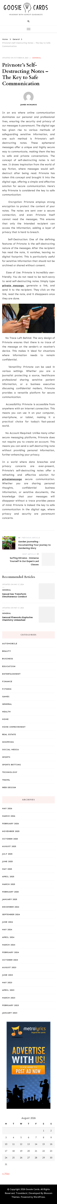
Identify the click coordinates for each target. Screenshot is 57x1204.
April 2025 (8, 876)
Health (6, 712)
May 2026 (7, 808)
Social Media (10, 749)
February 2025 (10, 892)
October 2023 (10, 960)
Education (8, 666)
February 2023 (10, 1005)
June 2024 (7, 922)
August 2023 (9, 967)
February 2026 (10, 824)
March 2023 (8, 998)
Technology (9, 772)
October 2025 (10, 839)
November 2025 (11, 831)
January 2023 (9, 1013)
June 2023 (7, 975)
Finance (7, 681)
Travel (6, 780)
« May (6, 1173)
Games (5, 696)
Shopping (8, 742)
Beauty (6, 651)
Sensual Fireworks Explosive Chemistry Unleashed (17, 618)
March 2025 (8, 884)
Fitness (6, 689)
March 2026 (8, 816)
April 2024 (8, 937)
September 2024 (11, 914)
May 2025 (7, 869)
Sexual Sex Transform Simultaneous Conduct (14, 595)
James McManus (28, 105)
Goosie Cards (32, 1189)
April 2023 (8, 990)
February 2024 (10, 952)
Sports (6, 757)
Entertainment (11, 674)
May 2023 (7, 982)
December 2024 (10, 907)
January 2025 (9, 899)
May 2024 (7, 929)
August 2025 (9, 846)
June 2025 (7, 861)
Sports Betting (11, 765)
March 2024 (8, 945)
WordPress (39, 1197)
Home (5, 719)
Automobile (9, 644)
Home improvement (14, 727)
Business (7, 659)
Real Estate (9, 734)
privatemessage (12, 479)
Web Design (9, 787)
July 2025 (7, 854)
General (36, 58)
